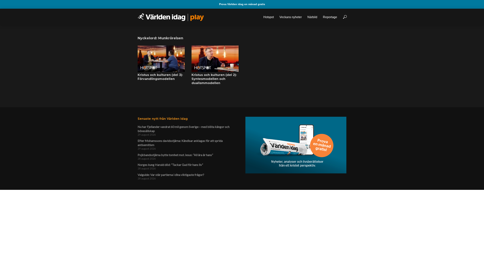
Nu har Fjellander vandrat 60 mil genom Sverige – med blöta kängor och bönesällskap (184, 129)
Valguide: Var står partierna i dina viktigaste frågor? (171, 174)
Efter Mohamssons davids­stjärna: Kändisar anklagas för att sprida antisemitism (180, 143)
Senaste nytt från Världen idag (163, 119)
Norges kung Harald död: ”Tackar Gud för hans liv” (170, 164)
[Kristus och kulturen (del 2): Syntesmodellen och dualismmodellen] (215, 59)
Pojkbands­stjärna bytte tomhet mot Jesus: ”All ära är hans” (175, 155)
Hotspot (268, 17)
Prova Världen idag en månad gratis (242, 4)
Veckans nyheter (290, 17)
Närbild (312, 17)
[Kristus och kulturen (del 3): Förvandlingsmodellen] (161, 59)
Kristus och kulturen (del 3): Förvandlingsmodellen (160, 77)
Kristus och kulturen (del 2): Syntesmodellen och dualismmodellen (214, 79)
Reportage (330, 17)
